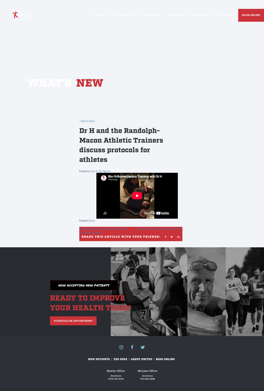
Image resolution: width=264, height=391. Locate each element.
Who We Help (124, 15)
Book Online (165, 359)
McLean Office (147, 371)
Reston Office (116, 371)
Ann (108, 171)
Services (100, 15)
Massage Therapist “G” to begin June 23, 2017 (159, 228)
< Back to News (87, 121)
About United (200, 15)
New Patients (151, 15)
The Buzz (175, 15)
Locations (226, 15)
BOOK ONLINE (251, 15)
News (92, 220)
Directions (115, 376)
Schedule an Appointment (73, 320)
